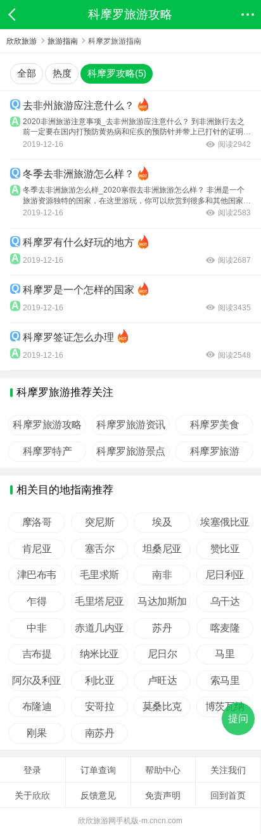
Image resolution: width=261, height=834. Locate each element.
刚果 (36, 733)
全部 (26, 73)
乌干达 (225, 601)
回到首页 (228, 795)
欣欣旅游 (21, 41)
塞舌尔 (100, 549)
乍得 (36, 601)
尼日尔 (162, 654)
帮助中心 (163, 770)
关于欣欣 (32, 795)
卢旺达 (162, 680)
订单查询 (98, 770)
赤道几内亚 (99, 628)
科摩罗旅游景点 (130, 451)
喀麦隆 (225, 628)
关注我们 (228, 770)
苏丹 (162, 628)
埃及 (162, 522)
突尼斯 (100, 522)
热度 (62, 73)
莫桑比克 (162, 706)
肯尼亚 (37, 549)
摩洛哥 (37, 522)
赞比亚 (225, 549)
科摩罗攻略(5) (116, 73)
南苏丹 (100, 733)
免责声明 (163, 795)
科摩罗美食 (214, 425)
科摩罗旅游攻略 (47, 425)
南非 (162, 575)
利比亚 (100, 680)
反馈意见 (98, 795)
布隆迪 (37, 706)
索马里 (225, 680)
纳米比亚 (99, 654)
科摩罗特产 (47, 451)
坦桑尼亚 (162, 549)
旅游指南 (63, 41)
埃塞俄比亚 (225, 522)
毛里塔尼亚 (99, 601)
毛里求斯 (99, 575)
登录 (32, 770)
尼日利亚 (225, 575)
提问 (238, 718)
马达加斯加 (162, 601)
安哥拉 (100, 706)
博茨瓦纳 (225, 706)
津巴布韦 (36, 575)
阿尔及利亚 (36, 680)
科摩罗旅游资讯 (130, 425)
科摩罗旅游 (214, 451)
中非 (36, 628)
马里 (225, 654)
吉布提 (37, 654)
